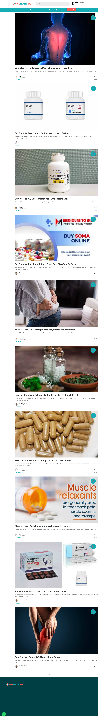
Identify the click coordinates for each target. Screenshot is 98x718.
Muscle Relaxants (23, 77)
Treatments (33, 9)
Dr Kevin (21, 207)
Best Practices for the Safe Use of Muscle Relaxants (39, 657)
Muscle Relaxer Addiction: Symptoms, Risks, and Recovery (42, 526)
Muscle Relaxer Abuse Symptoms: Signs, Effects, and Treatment (45, 329)
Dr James (21, 76)
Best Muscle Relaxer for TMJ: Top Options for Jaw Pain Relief (43, 460)
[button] (33, 9)
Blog (50, 9)
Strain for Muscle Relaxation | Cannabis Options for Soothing (43, 68)
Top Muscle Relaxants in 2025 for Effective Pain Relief (40, 591)
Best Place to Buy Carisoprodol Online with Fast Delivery (41, 198)
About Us (43, 9)
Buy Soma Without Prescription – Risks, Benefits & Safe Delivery (45, 264)
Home (25, 9)
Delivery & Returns (60, 9)
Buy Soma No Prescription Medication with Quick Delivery (42, 133)
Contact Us (71, 9)
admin (20, 468)
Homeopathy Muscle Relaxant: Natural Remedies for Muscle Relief (46, 395)
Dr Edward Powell (23, 403)
